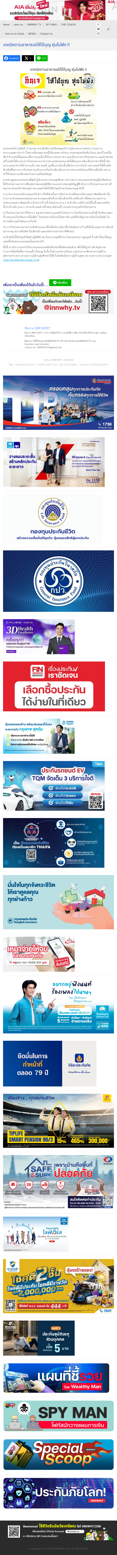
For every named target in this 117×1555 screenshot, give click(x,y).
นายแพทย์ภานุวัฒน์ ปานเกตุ (47, 365)
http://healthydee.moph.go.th (21, 260)
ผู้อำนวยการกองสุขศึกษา (68, 365)
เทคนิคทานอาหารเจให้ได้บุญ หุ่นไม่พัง (93, 365)
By (53, 360)
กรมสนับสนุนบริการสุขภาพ (24, 365)
